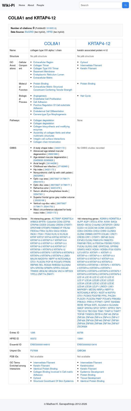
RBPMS (34, 264)
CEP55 (66, 221)
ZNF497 (107, 320)
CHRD (103, 230)
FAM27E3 (108, 240)
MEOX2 (92, 289)
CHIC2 (96, 230)
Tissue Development (90, 377)
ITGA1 (41, 234)
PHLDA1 (112, 295)
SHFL (94, 304)
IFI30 (110, 249)
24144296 (52, 163)
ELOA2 (88, 240)
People (40, 5)
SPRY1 (103, 308)
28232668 (38, 175)
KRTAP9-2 (46, 255)
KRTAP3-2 (48, 249)
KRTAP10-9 (83, 261)
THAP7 (117, 311)
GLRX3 (49, 230)
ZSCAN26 (82, 326)
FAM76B (81, 243)
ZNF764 (107, 323)
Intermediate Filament (91, 65)
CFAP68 (34, 224)
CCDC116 (82, 227)
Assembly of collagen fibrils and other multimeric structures (52, 134)
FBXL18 (90, 243)
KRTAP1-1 (95, 252)
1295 (32, 332)
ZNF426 (81, 320)
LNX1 (111, 286)
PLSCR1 (81, 298)
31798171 (65, 178)
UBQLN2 (43, 271)
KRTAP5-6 (35, 252)
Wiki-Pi (8, 5)
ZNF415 (107, 317)
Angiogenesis (40, 95)
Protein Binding (40, 83)
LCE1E (110, 277)
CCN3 (59, 221)
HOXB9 (104, 249)
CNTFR (97, 234)
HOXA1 (64, 230)
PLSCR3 (41, 261)
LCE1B (88, 277)
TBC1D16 (82, 311)
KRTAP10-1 (83, 255)
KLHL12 (55, 234)
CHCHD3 (88, 230)
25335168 (39, 200)
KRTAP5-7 (46, 252)
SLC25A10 (103, 304)
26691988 (53, 154)
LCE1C (95, 277)
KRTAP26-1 (36, 249)
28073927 (55, 178)
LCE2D (110, 280)
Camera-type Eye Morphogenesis (49, 114)
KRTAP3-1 (106, 264)
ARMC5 (34, 221)
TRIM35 (34, 271)
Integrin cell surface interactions (49, 138)
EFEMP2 (45, 227)
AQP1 (87, 221)
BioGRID (29, 31)
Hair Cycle (85, 95)
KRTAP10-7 (48, 240)
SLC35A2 (66, 264)
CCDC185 (92, 227)
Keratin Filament (88, 68)
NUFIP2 (111, 292)
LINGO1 (104, 286)
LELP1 (95, 286)
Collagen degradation (43, 120)
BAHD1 (81, 224)
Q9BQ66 (81, 350)
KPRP (33, 237)
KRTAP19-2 (36, 246)
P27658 (34, 350)
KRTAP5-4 (93, 271)
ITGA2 (48, 234)
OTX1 (33, 261)
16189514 (51, 28)
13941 (80, 338)
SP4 (32, 267)
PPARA (67, 261)
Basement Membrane (44, 71)
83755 (80, 332)
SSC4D (64, 267)
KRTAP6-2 (69, 252)
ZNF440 (98, 320)
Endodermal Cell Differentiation (48, 111)
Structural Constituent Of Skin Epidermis (53, 381)
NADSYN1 (43, 258)
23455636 (38, 160)
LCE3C (95, 283)
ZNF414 (98, 317)
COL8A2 (51, 224)
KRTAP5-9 (58, 252)
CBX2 (116, 224)
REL (41, 264)
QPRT (107, 301)
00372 (33, 338)
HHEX (88, 249)
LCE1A (80, 277)
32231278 (55, 187)
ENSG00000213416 (87, 344)
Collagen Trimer (41, 65)
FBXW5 (108, 243)
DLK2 (111, 237)
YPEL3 (33, 274)
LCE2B (95, 280)
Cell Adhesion (40, 101)
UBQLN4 (52, 271)
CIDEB (42, 224)
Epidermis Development (92, 371)
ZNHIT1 (50, 274)
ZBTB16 (98, 314)
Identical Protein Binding (45, 368)
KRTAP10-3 (36, 240)
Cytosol (84, 62)
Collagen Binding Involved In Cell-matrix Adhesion (53, 373)
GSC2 (57, 230)
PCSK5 (87, 295)
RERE (80, 304)
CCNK (101, 227)
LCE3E (110, 283)
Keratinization (87, 365)
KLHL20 (64, 234)
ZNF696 (98, 323)
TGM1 (101, 311)
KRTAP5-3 (82, 271)
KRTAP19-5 (48, 246)
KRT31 (85, 252)
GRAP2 (81, 249)
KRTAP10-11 (96, 255)
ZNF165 (107, 314)
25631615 (38, 181)
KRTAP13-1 (48, 243)
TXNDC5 (89, 314)
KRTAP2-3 (107, 261)
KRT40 (48, 237)
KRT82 (55, 237)
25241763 (48, 206)
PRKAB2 (116, 298)
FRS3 (42, 230)
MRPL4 (100, 289)
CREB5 (59, 224)
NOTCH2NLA (64, 258)
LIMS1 (67, 255)
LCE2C (103, 280)
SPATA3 (88, 308)
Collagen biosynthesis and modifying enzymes (51, 128)
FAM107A (98, 240)
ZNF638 (81, 323)
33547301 (38, 194)
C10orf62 (96, 224)
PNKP (99, 298)
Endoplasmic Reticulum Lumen (48, 74)
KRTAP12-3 (36, 243)
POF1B (49, 261)
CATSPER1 (107, 224)
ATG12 (93, 221)
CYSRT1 (68, 224)
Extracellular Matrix (43, 77)
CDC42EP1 (110, 227)
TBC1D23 (92, 311)
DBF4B (104, 237)
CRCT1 (114, 234)
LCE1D (103, 277)
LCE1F (80, 280)
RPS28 (87, 304)
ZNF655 (90, 323)
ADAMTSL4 (67, 218)
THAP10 (108, 311)
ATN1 (100, 221)
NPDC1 (94, 292)
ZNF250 (81, 317)
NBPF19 (53, 258)
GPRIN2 (114, 246)
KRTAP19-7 (61, 246)
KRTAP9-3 (58, 255)
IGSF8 (117, 249)
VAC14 (61, 271)
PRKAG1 (81, 301)
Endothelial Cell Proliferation (47, 98)
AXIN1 (107, 221)
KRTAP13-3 (61, 243)
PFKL (104, 295)
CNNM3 (89, 234)
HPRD (50, 31)
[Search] (125, 5)
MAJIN (33, 258)
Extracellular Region (43, 62)
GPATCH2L (104, 246)
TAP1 (118, 308)
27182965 (63, 166)
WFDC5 (69, 271)
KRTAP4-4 (95, 267)
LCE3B (88, 283)
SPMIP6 (48, 267)
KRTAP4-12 (99, 43)
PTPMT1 (99, 301)
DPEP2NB (35, 227)
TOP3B (80, 314)
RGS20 (47, 264)
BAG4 (114, 221)
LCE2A (88, 280)
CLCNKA (111, 230)
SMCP (80, 308)
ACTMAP (56, 218)
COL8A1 (52, 43)
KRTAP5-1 (106, 267)
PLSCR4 (90, 298)
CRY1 (88, 237)
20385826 (48, 160)
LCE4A (80, 286)
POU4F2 (58, 261)
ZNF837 (115, 323)
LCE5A (88, 286)
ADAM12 (104, 218)
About (31, 5)
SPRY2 (111, 308)
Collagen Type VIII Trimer (46, 68)
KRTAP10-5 (83, 258)
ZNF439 (90, 320)
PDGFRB (96, 295)
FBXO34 (34, 230)
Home (22, 5)
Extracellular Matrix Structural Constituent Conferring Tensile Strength (52, 88)
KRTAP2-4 (82, 264)
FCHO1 (116, 243)
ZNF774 (42, 274)
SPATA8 (39, 267)
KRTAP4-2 (84, 267)
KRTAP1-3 (65, 237)
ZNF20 (115, 314)
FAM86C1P (56, 227)
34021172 (60, 147)
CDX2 (80, 230)
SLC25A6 (113, 304)
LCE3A (80, 283)
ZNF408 (90, 317)
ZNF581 (115, 320)
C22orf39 (51, 221)
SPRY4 (56, 267)
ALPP (80, 221)
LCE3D (103, 283)
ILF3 (79, 252)
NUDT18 (103, 292)
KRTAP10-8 (61, 240)
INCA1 (33, 234)
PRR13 (90, 301)
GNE (95, 246)
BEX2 (88, 224)
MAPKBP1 (82, 289)
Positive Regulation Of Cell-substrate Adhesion (51, 106)
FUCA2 (80, 246)
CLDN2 (80, 234)
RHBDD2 (56, 264)
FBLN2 (66, 227)
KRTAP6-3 (35, 255)
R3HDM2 (115, 301)
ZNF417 (115, 317)
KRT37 (40, 237)
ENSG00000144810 (40, 344)
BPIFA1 (42, 221)
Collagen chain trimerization (47, 141)
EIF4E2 (81, 240)
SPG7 (96, 308)
